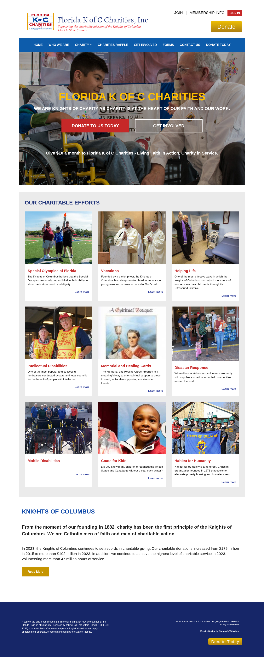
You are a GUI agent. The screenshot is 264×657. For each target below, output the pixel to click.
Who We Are (59, 44)
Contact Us (190, 44)
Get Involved (145, 44)
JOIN (178, 13)
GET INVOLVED (168, 125)
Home (38, 44)
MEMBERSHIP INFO (207, 13)
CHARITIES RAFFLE (113, 44)
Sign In (235, 13)
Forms (168, 44)
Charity (82, 44)
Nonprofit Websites (229, 631)
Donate (226, 26)
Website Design (208, 631)
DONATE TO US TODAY (95, 125)
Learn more (82, 291)
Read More (35, 571)
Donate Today (218, 44)
